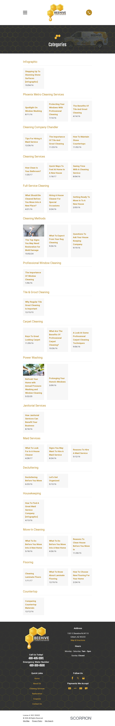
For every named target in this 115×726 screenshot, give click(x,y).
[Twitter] (78, 678)
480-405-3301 (36, 658)
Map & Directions (78, 640)
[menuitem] (26, 721)
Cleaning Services (37, 688)
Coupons (37, 699)
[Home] (56, 12)
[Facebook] (72, 678)
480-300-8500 (37, 665)
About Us (37, 683)
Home (37, 678)
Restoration (37, 694)
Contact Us (37, 704)
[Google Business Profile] (83, 678)
